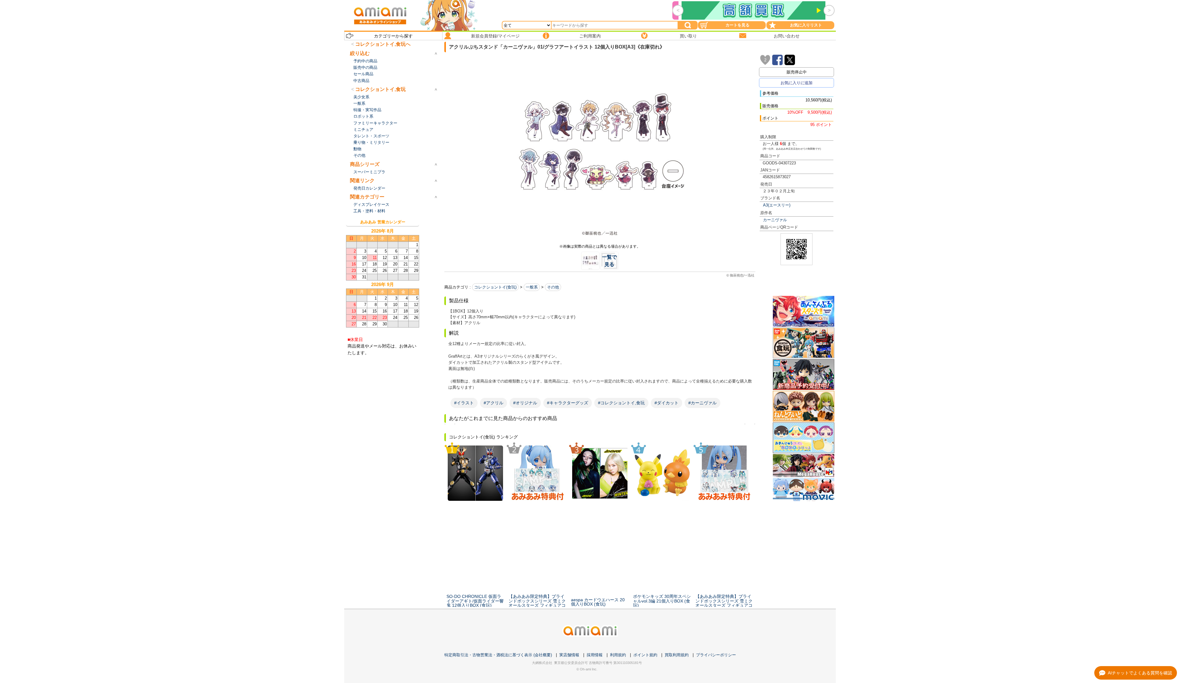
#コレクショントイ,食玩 (621, 402)
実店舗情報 (569, 655)
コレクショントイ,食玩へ (383, 44)
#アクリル (493, 402)
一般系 (532, 287)
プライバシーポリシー (716, 655)
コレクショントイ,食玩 (380, 89)
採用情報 (595, 655)
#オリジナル (525, 402)
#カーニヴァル (702, 402)
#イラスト (464, 402)
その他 (553, 287)
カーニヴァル (775, 220)
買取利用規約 (677, 655)
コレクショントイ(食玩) (495, 287)
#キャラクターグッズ (567, 402)
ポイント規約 (645, 655)
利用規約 (618, 655)
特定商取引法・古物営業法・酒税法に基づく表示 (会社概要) (498, 655)
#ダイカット (666, 402)
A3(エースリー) (776, 205)
